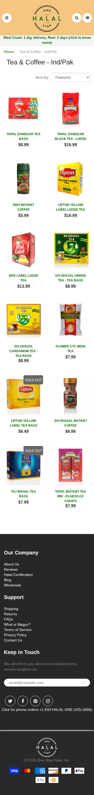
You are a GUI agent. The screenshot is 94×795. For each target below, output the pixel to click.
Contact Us (13, 640)
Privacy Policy (15, 635)
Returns (10, 614)
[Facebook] (22, 701)
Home (9, 52)
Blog (7, 580)
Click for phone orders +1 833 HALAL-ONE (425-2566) (47, 709)
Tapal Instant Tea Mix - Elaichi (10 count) (70, 496)
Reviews (11, 569)
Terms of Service (18, 630)
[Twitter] (10, 701)
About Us (11, 564)
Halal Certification (18, 575)
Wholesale (12, 585)
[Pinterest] (35, 701)
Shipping (11, 609)
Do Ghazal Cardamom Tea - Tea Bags (23, 351)
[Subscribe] (83, 683)
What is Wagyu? (17, 624)
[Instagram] (48, 701)
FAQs (8, 619)
